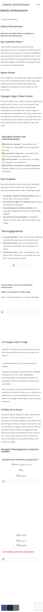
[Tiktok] (16, 608)
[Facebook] (4, 608)
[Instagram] (10, 608)
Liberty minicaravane (16, 4)
